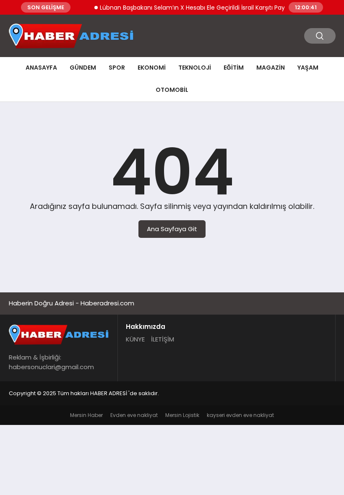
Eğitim (234, 67)
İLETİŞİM (162, 339)
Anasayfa (41, 67)
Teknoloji (194, 67)
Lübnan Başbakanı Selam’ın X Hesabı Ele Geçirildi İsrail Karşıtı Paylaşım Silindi (205, 7)
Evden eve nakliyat (134, 415)
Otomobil (172, 90)
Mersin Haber (86, 415)
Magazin (270, 67)
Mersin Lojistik (182, 415)
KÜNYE (135, 339)
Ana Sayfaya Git (172, 228)
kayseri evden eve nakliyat (240, 415)
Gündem (83, 67)
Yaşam (307, 67)
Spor (117, 67)
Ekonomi (152, 67)
